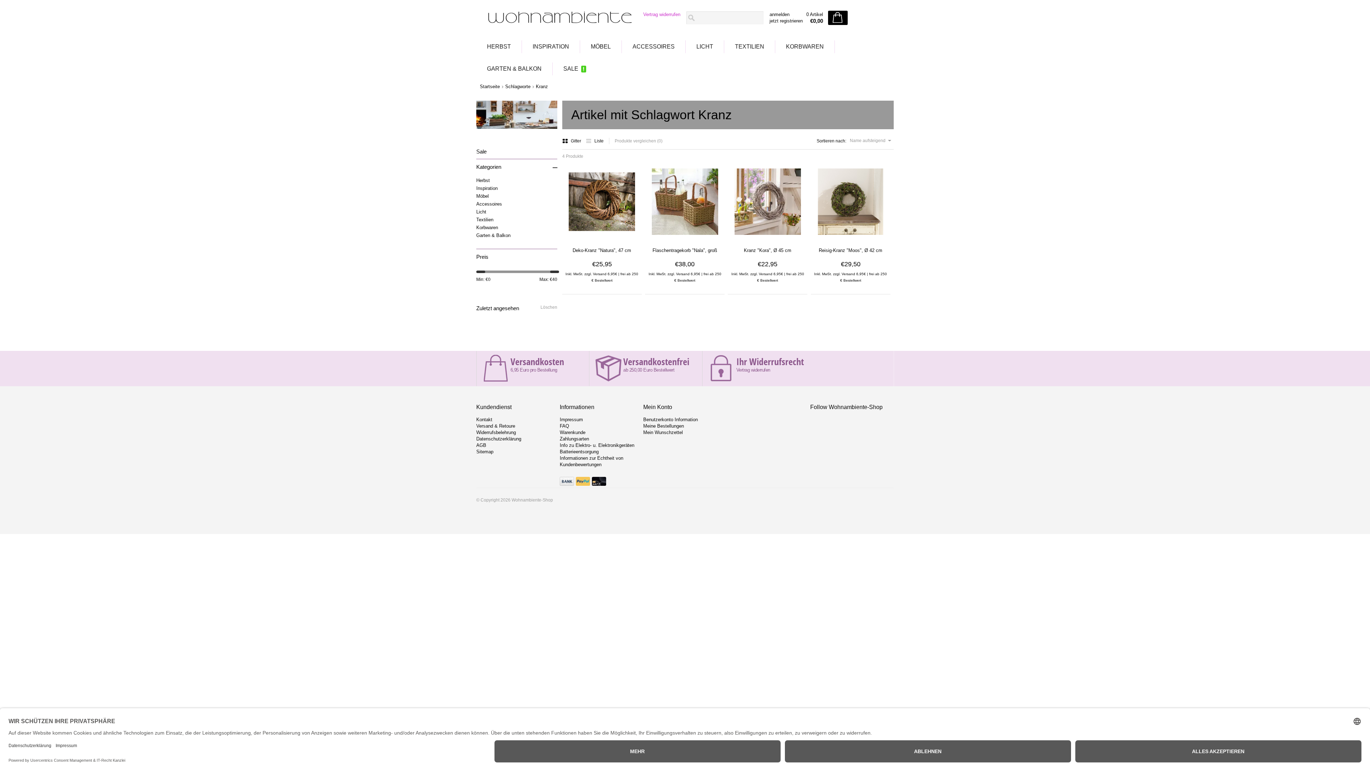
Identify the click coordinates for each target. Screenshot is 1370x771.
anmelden (780, 14)
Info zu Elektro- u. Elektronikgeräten (597, 445)
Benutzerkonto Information (670, 419)
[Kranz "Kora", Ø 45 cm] (767, 237)
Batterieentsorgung (579, 451)
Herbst (499, 47)
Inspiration (551, 47)
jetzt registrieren (786, 21)
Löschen (549, 307)
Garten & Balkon (514, 69)
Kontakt (484, 419)
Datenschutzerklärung (498, 439)
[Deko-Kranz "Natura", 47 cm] (602, 237)
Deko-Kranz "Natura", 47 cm (602, 250)
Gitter (576, 140)
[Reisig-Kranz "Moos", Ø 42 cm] (850, 237)
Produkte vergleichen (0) (639, 140)
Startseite (490, 86)
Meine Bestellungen (663, 426)
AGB (481, 445)
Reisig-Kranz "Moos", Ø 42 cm (850, 250)
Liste (599, 140)
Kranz (542, 86)
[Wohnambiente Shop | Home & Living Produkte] (557, 18)
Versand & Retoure (495, 426)
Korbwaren (805, 47)
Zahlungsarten (574, 439)
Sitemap (484, 451)
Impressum (571, 419)
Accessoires (654, 47)
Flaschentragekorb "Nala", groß (685, 250)
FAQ (564, 426)
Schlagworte (518, 86)
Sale (570, 69)
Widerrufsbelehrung (496, 432)
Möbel (601, 47)
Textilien (749, 47)
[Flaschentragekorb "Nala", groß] (685, 237)
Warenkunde (572, 432)
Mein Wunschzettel (663, 432)
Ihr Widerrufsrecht (770, 361)
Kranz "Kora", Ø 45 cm (767, 250)
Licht (704, 47)
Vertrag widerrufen (661, 14)
